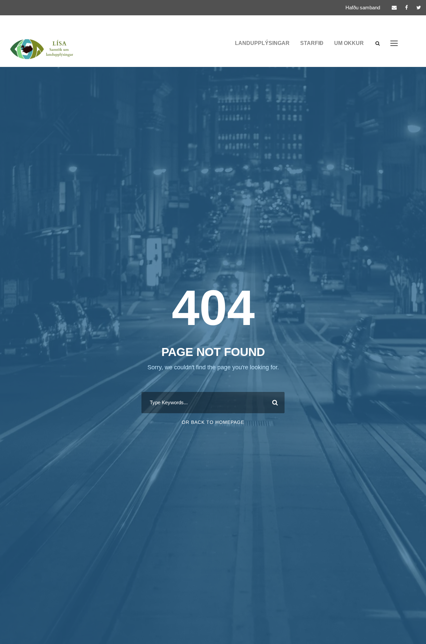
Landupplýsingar (262, 43)
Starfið (311, 43)
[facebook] (406, 7)
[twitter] (418, 7)
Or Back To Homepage (213, 422)
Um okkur (349, 43)
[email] (394, 7)
